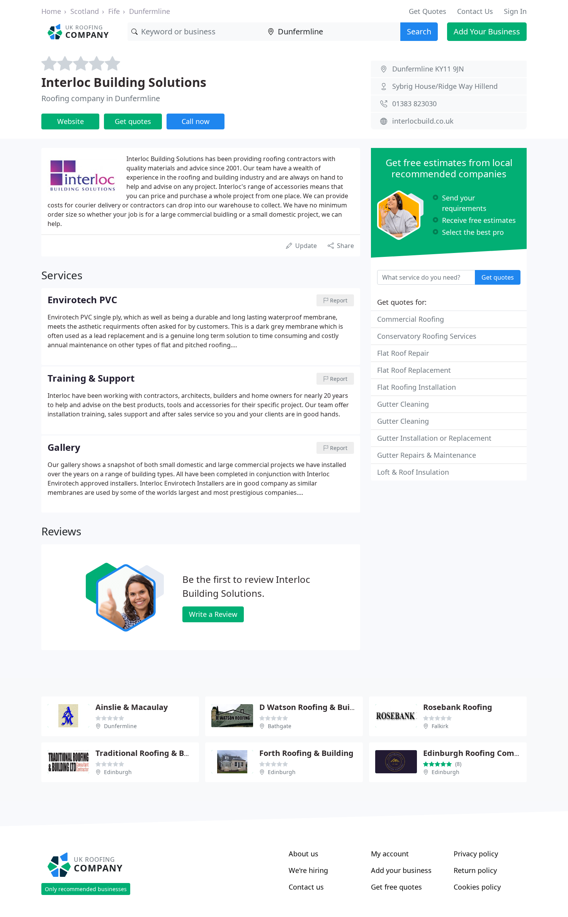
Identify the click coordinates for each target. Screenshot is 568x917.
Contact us (306, 887)
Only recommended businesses (86, 889)
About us (303, 853)
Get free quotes (396, 887)
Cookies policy (477, 887)
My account (390, 853)
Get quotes (133, 121)
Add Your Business (487, 31)
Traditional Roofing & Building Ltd (160, 753)
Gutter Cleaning (403, 404)
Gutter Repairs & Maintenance (426, 455)
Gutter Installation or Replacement (434, 438)
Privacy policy (476, 853)
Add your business (401, 870)
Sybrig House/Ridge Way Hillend (445, 86)
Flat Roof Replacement (414, 370)
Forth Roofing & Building (306, 753)
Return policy (475, 870)
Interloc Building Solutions (123, 82)
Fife (114, 11)
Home (51, 11)
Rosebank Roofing (457, 707)
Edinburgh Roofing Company (478, 753)
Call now (195, 121)
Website (70, 121)
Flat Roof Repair (403, 353)
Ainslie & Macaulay (131, 707)
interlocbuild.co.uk (423, 121)
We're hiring (308, 870)
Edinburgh (118, 772)
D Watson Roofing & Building (314, 707)
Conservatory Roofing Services (426, 336)
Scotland (84, 11)
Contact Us (475, 11)
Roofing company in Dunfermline (100, 98)
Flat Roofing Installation (416, 387)
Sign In (515, 11)
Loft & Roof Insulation (413, 472)
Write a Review (213, 614)
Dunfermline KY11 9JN (428, 68)
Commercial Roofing (410, 319)
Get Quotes (427, 11)
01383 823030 (414, 103)
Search (419, 31)
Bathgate (279, 726)
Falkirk (440, 726)
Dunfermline (149, 11)
